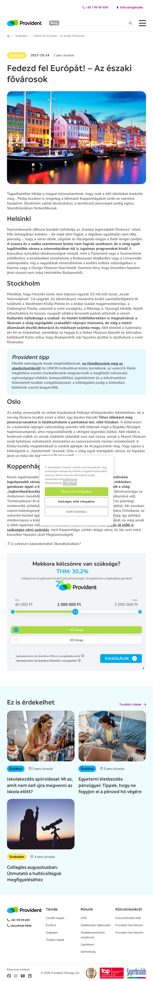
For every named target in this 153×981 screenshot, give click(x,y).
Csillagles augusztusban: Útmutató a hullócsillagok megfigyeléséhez (34, 873)
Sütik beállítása (76, 512)
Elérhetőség (88, 952)
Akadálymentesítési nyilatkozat (93, 935)
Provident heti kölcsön (129, 925)
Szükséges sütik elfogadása (76, 501)
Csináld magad (55, 918)
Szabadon (21, 36)
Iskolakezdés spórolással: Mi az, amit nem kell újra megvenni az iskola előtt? (40, 785)
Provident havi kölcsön (129, 932)
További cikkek (130, 704)
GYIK (84, 918)
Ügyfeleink (87, 944)
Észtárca (15, 769)
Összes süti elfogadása (76, 491)
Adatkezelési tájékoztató (96, 925)
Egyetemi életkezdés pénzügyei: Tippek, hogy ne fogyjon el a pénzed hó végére (110, 785)
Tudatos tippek (55, 940)
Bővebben (70, 483)
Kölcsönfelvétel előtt (128, 918)
